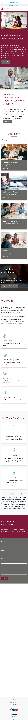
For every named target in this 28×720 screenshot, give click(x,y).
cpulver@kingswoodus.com (14, 708)
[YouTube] (17, 710)
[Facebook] (10, 710)
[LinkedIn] (15, 710)
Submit (5, 578)
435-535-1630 (16, 702)
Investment (14, 718)
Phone (3, 558)
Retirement (14, 716)
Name (3, 542)
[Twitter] (13, 710)
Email (2, 550)
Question (3, 567)
